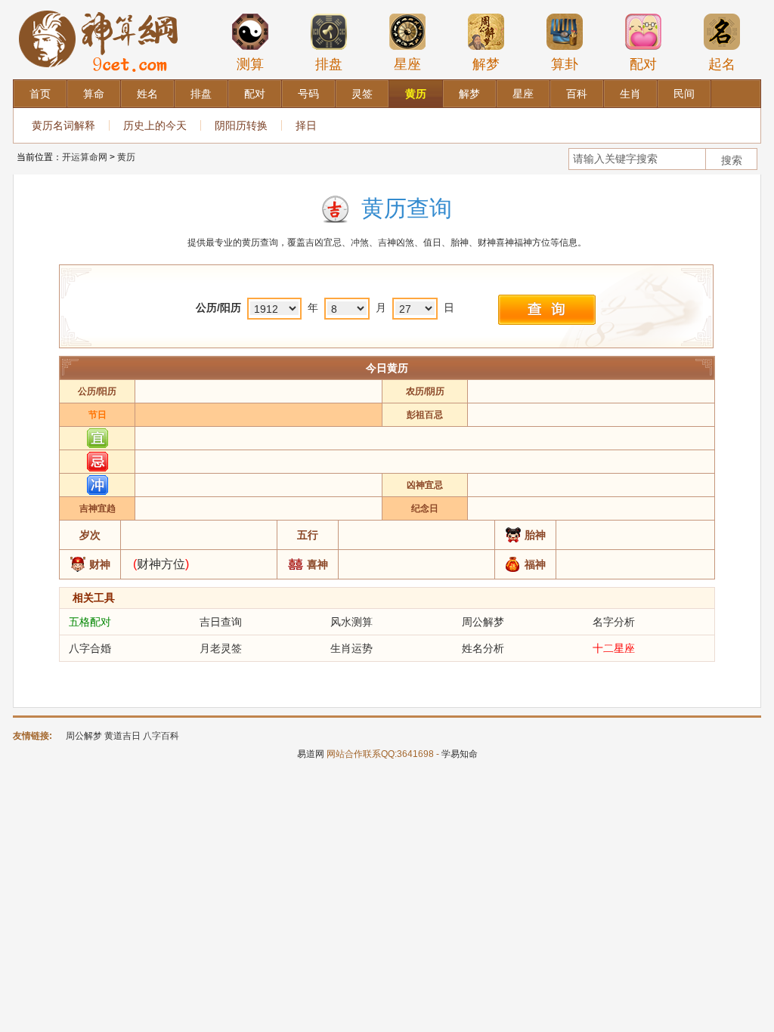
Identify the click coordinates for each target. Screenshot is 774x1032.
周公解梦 (483, 622)
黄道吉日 (122, 736)
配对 (643, 64)
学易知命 (459, 754)
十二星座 (614, 648)
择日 (306, 125)
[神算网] (101, 7)
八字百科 (161, 736)
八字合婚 (90, 648)
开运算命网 (84, 157)
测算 (250, 64)
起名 (721, 64)
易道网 (310, 754)
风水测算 (351, 622)
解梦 (486, 64)
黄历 (126, 157)
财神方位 (161, 564)
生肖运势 (351, 648)
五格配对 (90, 622)
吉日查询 (221, 622)
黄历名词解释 (63, 125)
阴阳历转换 (241, 125)
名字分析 (614, 622)
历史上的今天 (155, 125)
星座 (407, 64)
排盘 (328, 64)
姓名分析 (483, 648)
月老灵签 (221, 648)
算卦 (564, 64)
